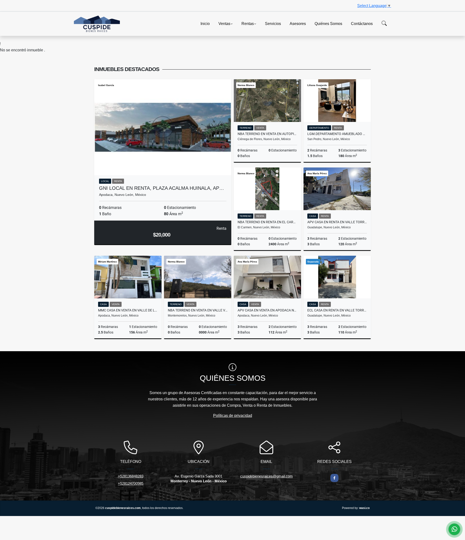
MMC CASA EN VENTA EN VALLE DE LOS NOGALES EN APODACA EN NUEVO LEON (128, 310)
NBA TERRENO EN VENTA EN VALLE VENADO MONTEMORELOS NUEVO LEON (197, 310)
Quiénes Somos (328, 23)
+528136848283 (130, 476)
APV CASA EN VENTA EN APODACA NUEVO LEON (267, 310)
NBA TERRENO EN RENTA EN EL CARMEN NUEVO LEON (267, 222)
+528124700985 (130, 483)
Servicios (273, 23)
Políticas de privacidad (232, 415)
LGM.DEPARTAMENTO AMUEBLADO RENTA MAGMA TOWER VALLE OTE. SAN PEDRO (337, 134)
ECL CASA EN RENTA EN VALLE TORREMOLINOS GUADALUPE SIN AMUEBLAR (337, 310)
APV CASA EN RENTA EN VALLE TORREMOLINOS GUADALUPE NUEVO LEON (337, 222)
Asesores (298, 23)
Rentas (247, 23)
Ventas (224, 23)
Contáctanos (362, 23)
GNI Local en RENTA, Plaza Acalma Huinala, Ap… (161, 188)
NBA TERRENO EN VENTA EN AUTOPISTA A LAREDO (267, 134)
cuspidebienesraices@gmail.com (266, 476)
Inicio (205, 23)
